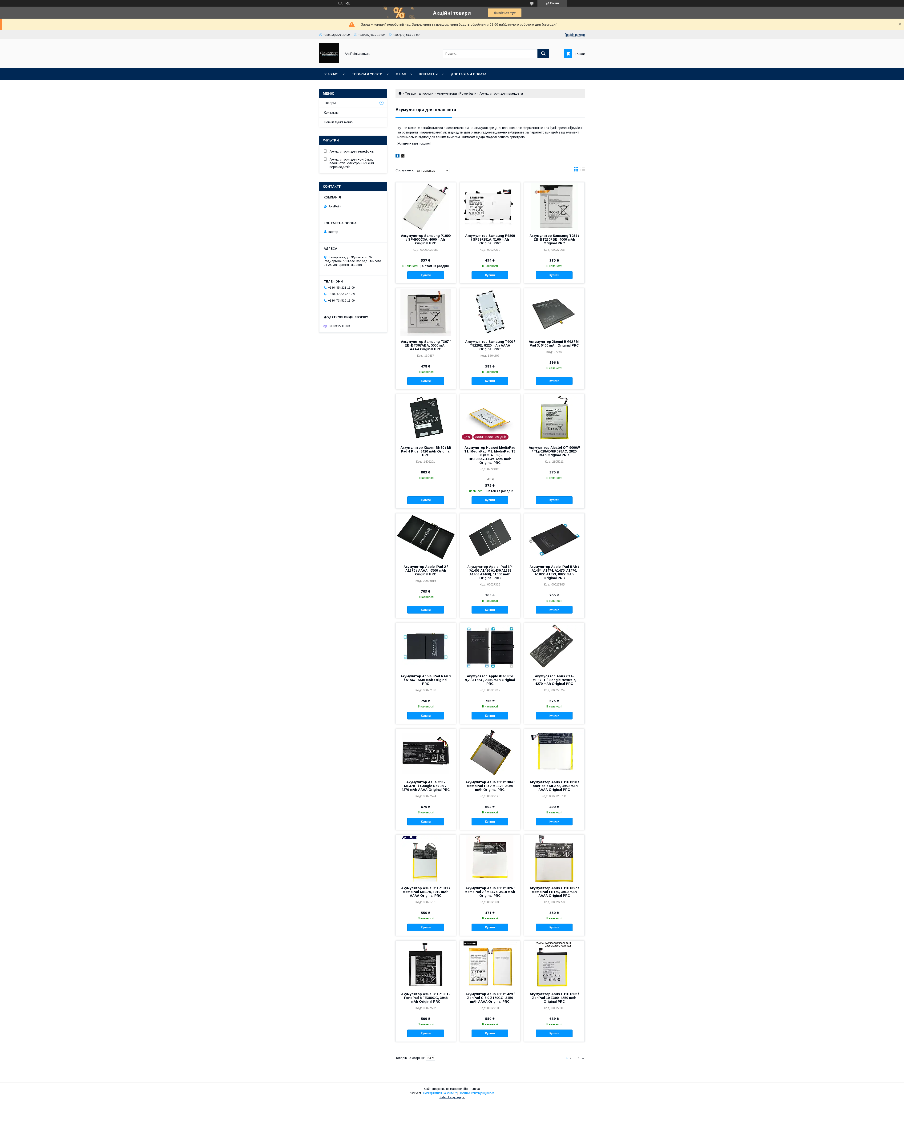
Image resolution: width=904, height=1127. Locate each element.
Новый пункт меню (338, 122)
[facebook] (398, 156)
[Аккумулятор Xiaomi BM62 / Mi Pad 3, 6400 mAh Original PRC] (554, 311)
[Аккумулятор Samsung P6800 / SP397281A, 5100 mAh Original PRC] (490, 206)
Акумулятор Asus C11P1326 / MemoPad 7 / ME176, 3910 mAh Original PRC (490, 891)
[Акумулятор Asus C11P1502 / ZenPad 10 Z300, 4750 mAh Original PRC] (554, 964)
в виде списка (583, 170)
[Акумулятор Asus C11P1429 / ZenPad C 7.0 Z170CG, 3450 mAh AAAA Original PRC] (490, 964)
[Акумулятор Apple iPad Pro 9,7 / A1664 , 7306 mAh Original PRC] (490, 646)
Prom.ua (474, 1089)
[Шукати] (543, 53)
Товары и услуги (367, 74)
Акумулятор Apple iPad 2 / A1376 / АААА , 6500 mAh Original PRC (426, 570)
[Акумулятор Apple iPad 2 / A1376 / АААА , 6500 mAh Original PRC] (426, 537)
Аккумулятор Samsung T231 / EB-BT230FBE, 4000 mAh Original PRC (554, 239)
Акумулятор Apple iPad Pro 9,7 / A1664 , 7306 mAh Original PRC (490, 680)
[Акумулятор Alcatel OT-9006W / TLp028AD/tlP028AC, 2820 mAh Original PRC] (554, 417)
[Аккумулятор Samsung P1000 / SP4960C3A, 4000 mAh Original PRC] (426, 206)
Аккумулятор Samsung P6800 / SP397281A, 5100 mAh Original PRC (490, 239)
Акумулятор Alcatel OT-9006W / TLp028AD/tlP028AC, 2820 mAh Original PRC (554, 451)
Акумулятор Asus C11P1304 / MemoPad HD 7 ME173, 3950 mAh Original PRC (490, 786)
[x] (402, 156)
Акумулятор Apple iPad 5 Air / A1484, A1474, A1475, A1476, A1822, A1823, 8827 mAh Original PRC (554, 572)
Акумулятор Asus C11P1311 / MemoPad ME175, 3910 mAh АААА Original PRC (425, 891)
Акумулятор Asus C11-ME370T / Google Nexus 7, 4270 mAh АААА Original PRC (425, 786)
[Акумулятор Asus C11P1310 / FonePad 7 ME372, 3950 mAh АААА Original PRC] (554, 752)
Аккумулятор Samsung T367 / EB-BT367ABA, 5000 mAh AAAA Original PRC (426, 345)
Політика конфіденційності (477, 1093)
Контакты (428, 74)
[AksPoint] (329, 62)
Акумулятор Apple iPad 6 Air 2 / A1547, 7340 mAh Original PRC (425, 680)
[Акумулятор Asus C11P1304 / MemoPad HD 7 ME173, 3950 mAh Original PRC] (490, 752)
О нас (401, 74)
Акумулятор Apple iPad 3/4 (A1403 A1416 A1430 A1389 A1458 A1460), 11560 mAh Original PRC (490, 572)
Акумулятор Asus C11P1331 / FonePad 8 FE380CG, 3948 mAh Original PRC (425, 997)
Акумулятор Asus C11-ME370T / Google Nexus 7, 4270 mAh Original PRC (554, 680)
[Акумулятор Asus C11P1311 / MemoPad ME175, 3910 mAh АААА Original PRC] (426, 858)
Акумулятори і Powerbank (456, 93)
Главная (331, 74)
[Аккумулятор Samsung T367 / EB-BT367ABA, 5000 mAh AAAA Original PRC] (426, 311)
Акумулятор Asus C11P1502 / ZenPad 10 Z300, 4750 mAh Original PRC (554, 997)
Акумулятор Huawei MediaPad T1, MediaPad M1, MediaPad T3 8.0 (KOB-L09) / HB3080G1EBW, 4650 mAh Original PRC (490, 455)
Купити (426, 275)
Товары (330, 103)
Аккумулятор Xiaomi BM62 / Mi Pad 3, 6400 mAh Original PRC (554, 343)
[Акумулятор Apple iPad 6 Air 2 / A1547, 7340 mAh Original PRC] (426, 646)
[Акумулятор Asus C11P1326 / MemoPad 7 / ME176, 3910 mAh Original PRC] (490, 858)
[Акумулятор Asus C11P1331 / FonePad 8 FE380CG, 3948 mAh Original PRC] (426, 964)
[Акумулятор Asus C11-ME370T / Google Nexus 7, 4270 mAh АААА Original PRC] (426, 752)
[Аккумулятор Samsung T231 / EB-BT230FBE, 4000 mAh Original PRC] (554, 206)
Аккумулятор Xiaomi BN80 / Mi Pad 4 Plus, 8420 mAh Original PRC (425, 451)
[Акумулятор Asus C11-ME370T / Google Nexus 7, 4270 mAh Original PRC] (554, 646)
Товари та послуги (419, 93)
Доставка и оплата (468, 74)
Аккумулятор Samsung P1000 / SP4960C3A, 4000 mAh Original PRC (426, 239)
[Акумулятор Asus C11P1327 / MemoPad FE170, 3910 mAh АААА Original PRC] (554, 858)
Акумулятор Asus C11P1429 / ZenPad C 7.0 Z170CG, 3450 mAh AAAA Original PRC (490, 997)
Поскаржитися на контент (440, 1093)
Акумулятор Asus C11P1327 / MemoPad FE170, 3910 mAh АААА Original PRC (554, 891)
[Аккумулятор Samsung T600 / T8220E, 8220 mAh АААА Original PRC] (490, 311)
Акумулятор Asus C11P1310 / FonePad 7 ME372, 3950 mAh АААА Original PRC (554, 786)
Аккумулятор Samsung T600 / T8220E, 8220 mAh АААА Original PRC (490, 345)
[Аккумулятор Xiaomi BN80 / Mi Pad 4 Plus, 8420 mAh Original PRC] (426, 417)
